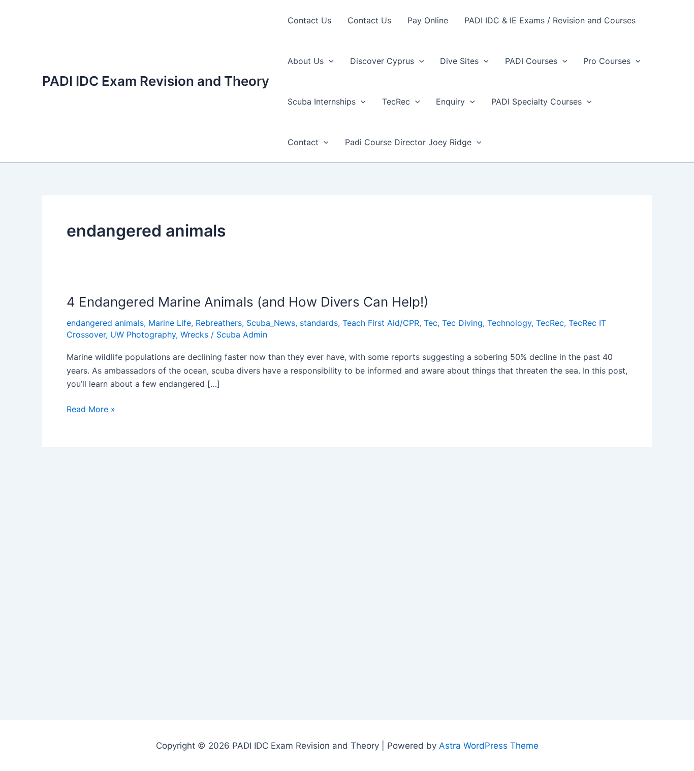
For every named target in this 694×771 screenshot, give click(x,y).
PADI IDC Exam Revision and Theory (155, 81)
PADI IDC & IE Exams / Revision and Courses (550, 20)
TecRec (396, 101)
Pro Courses (606, 61)
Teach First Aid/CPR (380, 323)
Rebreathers (219, 323)
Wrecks (194, 334)
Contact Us (309, 20)
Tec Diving (462, 323)
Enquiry (450, 101)
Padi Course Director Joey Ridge (408, 142)
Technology (509, 323)
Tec (430, 323)
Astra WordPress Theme (489, 746)
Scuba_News (270, 323)
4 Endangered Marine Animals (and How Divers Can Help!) (247, 302)
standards (319, 323)
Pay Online (427, 20)
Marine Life (169, 323)
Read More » (91, 410)
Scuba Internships (322, 101)
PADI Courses (531, 61)
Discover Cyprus (382, 61)
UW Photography (143, 334)
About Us (306, 61)
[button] (329, 61)
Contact (303, 142)
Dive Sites (459, 61)
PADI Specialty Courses (536, 101)
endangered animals (105, 323)
